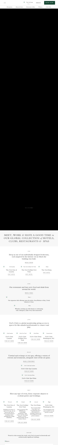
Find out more (9, 341)
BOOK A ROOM (29, 262)
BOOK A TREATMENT (29, 361)
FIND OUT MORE (35, 419)
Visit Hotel (11, 274)
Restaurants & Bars (30, 7)
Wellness (40, 7)
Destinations (9, 7)
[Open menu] (4, 3)
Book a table (29, 293)
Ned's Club (48, 7)
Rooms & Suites (19, 7)
